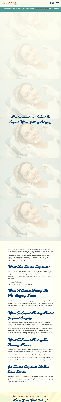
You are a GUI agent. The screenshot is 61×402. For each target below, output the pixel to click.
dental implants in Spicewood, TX (22, 376)
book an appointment (18, 379)
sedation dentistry (37, 324)
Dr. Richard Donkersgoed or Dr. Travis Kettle (38, 379)
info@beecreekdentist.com (42, 8)
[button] (57, 3)
